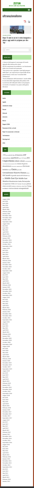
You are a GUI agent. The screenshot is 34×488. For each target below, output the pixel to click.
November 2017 (7, 414)
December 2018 (7, 387)
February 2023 (7, 285)
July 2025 (5, 226)
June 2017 (5, 424)
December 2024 (7, 240)
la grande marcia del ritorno (19, 175)
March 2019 (6, 381)
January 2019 (6, 385)
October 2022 (6, 293)
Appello (4, 102)
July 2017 (5, 422)
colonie (22, 161)
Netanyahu (26, 181)
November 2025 (7, 218)
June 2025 (5, 228)
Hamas (23, 172)
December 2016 (7, 436)
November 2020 (7, 340)
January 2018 (6, 410)
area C (20, 158)
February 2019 (7, 383)
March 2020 (6, 356)
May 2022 (5, 303)
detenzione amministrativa (17, 166)
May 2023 (5, 279)
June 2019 (5, 375)
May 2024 (5, 254)
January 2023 (6, 287)
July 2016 (5, 446)
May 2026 (5, 205)
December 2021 (7, 314)
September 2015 (7, 467)
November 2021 (7, 316)
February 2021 (7, 334)
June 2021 (5, 326)
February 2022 (7, 309)
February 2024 (7, 260)
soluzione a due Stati (21, 186)
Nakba (20, 181)
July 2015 (5, 469)
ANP (24, 155)
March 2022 (6, 307)
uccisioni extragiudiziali (20, 188)
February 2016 (7, 457)
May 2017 (5, 426)
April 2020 (6, 354)
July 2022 (5, 299)
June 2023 (5, 277)
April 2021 (6, 330)
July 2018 (5, 397)
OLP (16, 184)
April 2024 (6, 256)
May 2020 (5, 352)
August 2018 (6, 395)
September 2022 (7, 295)
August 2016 (6, 444)
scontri (9, 186)
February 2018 (7, 408)
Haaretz (17, 172)
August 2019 (6, 371)
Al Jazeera (18, 155)
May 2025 (5, 230)
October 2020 (6, 342)
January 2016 (6, 459)
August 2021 (6, 322)
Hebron (27, 173)
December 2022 (7, 289)
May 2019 (5, 377)
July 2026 (5, 201)
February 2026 (7, 211)
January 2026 (6, 213)
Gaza (14, 169)
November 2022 (7, 291)
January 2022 (6, 312)
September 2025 (7, 222)
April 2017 (6, 428)
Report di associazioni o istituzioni (11, 132)
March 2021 (6, 332)
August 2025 (6, 224)
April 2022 (6, 305)
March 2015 (6, 477)
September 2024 (7, 246)
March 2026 (6, 209)
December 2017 (7, 412)
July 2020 (5, 348)
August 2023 (6, 273)
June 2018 (5, 399)
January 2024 (6, 262)
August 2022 (6, 297)
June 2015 (5, 471)
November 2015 (7, 463)
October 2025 (6, 220)
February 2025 (7, 236)
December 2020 (7, 338)
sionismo (13, 186)
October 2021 (6, 318)
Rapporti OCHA (6, 124)
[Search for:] (17, 50)
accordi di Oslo (10, 155)
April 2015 (6, 475)
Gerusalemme (8, 172)
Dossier (4, 109)
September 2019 (7, 369)
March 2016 (6, 455)
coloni (16, 161)
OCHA (13, 184)
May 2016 (5, 450)
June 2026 (5, 203)
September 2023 (7, 271)
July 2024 (5, 250)
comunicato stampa (7, 106)
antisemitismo (7, 158)
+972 (4, 155)
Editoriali (5, 113)
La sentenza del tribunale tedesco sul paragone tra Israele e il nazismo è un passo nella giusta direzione (16, 85)
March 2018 (6, 406)
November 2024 (7, 242)
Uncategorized (6, 139)
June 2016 (5, 449)
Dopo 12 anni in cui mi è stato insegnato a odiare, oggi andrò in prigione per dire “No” (17, 40)
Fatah (9, 169)
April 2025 (6, 232)
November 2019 (7, 365)
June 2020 (5, 350)
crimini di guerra (22, 164)
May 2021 (5, 328)
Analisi (4, 35)
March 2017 (6, 430)
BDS (28, 158)
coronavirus (28, 161)
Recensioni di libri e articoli (9, 128)
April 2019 (6, 379)
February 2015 (7, 479)
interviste (5, 117)
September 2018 (7, 393)
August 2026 (6, 199)
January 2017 (6, 434)
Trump (29, 186)
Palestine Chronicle (21, 184)
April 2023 (6, 281)
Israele (7, 175)
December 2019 (7, 363)
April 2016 (6, 453)
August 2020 (6, 346)
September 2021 (7, 320)
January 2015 (6, 481)
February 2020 (7, 359)
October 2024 (6, 244)
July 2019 (5, 373)
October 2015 (6, 465)
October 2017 (6, 416)
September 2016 (7, 442)
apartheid (14, 158)
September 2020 (7, 344)
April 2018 (6, 404)
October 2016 (6, 440)
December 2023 (7, 264)
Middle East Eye (11, 178)
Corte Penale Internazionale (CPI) (9, 163)
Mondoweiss (13, 181)
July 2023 (5, 275)
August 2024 (6, 248)
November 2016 (7, 438)
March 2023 (6, 283)
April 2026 (6, 207)
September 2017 (7, 418)
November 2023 (7, 267)
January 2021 (6, 336)
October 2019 (6, 367)
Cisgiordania (8, 160)
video (4, 143)
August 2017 (6, 420)
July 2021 (5, 324)
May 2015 (5, 473)
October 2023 (6, 269)
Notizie (9, 35)
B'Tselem (24, 158)
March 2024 (6, 258)
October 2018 (6, 391)
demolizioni (7, 166)
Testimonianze (6, 135)
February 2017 (7, 432)
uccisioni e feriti (7, 188)
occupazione (7, 184)
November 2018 (7, 389)
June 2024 (5, 252)
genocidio (19, 169)
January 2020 (6, 361)
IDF (4, 175)
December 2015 (7, 461)
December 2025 (7, 215)
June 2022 (5, 301)
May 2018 (5, 401)
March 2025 (6, 234)
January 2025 (6, 238)
